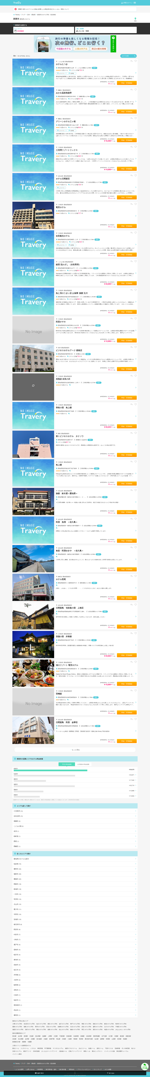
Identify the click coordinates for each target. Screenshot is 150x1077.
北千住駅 (104, 1036)
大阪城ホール (63, 1051)
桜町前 (60, 576)
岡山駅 (58, 1039)
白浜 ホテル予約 (75, 1026)
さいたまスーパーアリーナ (49, 1051)
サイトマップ (98, 1069)
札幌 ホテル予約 (109, 1029)
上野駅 (50, 1036)
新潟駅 (119, 1039)
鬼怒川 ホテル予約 (17, 1029)
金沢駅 (27, 1039)
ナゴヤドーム (25, 1048)
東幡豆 (60, 119)
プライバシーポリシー (84, 1069)
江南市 (17, 995)
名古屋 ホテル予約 (29, 1024)
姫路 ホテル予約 (52, 1029)
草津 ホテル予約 (40, 1026)
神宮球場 (40, 1048)
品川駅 (20, 1036)
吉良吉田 (60, 176)
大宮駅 (56, 1036)
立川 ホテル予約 (109, 1026)
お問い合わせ (30, 1069)
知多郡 (17, 864)
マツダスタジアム (58, 1048)
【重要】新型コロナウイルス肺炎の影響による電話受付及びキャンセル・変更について (43, 9)
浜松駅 (14, 1039)
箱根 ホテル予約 (28, 1026)
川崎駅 (116, 1036)
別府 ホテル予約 (30, 1029)
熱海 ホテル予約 (97, 1024)
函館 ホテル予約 (17, 1026)
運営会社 (71, 1069)
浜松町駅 (88, 1036)
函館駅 (24, 1042)
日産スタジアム (17, 1051)
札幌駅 (30, 1042)
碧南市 (17, 949)
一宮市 (17, 894)
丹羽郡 (17, 975)
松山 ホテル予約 (64, 1029)
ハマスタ (33, 1048)
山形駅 (114, 1039)
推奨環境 (40, 1069)
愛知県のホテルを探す (21, 859)
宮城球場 (117, 1048)
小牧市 (17, 939)
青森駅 (125, 1039)
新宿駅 (26, 1036)
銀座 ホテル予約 (109, 1024)
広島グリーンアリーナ (75, 1051)
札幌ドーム (91, 1048)
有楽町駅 (76, 1036)
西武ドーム (100, 1048)
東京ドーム (15, 1048)
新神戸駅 (52, 1039)
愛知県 (33, 14)
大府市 (17, 980)
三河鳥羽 (60, 147)
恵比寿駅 (38, 1036)
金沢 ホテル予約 (64, 1024)
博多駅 (75, 1039)
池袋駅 (44, 1036)
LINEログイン (128, 3)
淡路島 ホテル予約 (63, 1026)
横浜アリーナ (27, 1051)
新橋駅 (82, 1036)
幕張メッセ (87, 1051)
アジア (23, 14)
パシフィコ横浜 (17, 1054)
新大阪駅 (39, 1039)
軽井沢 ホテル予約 (121, 1024)
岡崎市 (17, 884)
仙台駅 (96, 1039)
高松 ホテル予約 (41, 1029)
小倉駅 (70, 1039)
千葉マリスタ (109, 1048)
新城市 (17, 889)
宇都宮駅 (62, 1036)
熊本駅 (81, 1039)
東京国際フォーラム (122, 1051)
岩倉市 (17, 965)
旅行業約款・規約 (51, 1069)
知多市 (17, 1000)
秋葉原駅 (69, 1036)
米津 (59, 348)
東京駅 (14, 1036)
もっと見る (76, 750)
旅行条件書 (62, 1069)
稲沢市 (17, 954)
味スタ (133, 1048)
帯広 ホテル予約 (86, 1029)
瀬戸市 (17, 944)
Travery (17, 14)
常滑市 (17, 899)
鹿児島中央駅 (89, 1039)
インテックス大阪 (109, 1051)
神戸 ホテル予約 (75, 1024)
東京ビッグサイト (97, 1051)
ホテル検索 (108, 1069)
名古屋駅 (20, 1039)
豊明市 (17, 1015)
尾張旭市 (18, 1005)
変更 (135, 21)
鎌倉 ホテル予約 (75, 1029)
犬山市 (17, 904)
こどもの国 (61, 61)
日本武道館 (36, 1051)
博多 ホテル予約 (86, 1024)
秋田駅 (108, 1039)
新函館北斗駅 (16, 1042)
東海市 (17, 959)
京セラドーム (83, 1048)
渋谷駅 (31, 1036)
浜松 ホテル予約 (86, 1026)
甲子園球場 (47, 1048)
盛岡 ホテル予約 (97, 1026)
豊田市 (17, 869)
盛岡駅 (102, 1039)
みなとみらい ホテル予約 (123, 1029)
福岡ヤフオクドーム (71, 1048)
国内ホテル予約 (17, 1021)
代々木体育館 (126, 1048)
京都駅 (33, 1039)
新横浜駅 (128, 1036)
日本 (28, 14)
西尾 (59, 433)
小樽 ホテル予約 (17, 1024)
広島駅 (64, 1039)
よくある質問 (19, 1069)
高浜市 (17, 1010)
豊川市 (17, 909)
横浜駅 (122, 1036)
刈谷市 (17, 934)
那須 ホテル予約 (97, 1029)
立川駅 (111, 1036)
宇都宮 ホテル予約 (121, 1026)
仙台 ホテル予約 (41, 1024)
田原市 (17, 929)
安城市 (17, 919)
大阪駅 (46, 1039)
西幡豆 (60, 90)
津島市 (17, 990)
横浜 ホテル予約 (52, 1024)
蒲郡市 (17, 874)
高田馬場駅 (96, 1036)
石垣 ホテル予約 (51, 1026)
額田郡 (17, 985)
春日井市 (18, 924)
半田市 (17, 914)
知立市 (17, 970)
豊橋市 (17, 879)
